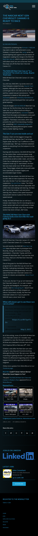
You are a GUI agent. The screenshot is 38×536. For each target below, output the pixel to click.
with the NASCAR (19, 106)
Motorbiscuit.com (29, 418)
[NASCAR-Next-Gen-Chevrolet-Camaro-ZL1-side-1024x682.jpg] (19, 35)
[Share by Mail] (32, 433)
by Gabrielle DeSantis (10, 44)
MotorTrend (29, 275)
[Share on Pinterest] (21, 433)
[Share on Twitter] (11, 433)
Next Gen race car (9, 59)
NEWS (4, 524)
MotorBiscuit (7, 382)
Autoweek (6, 98)
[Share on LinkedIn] (27, 433)
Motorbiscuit (7, 23)
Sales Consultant (19, 470)
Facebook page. (8, 368)
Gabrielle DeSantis (20, 422)
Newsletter (6, 527)
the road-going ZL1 (17, 288)
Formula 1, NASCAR (28, 48)
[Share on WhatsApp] (16, 433)
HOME (4, 513)
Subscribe (7, 502)
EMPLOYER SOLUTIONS (9, 519)
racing (24, 52)
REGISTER (5, 522)
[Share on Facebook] (5, 433)
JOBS (4, 516)
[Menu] (32, 6)
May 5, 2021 (26, 329)
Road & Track (28, 86)
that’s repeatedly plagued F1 (23, 124)
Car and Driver (16, 183)
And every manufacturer (25, 98)
